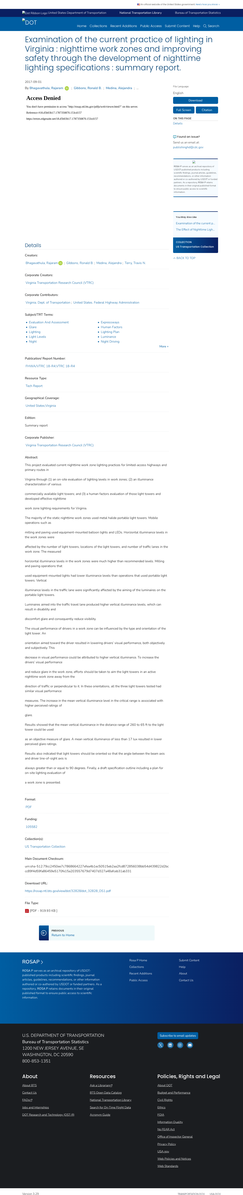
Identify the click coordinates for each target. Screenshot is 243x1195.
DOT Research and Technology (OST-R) (48, 1115)
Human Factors (111, 327)
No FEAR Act (166, 1129)
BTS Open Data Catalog (106, 1093)
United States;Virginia (41, 405)
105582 (31, 827)
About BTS (29, 1085)
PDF (29, 807)
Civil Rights (165, 1100)
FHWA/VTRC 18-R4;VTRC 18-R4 (50, 366)
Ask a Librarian (100, 1085)
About (183, 973)
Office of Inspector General (175, 1137)
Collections (98, 26)
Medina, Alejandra (119, 88)
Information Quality (170, 1122)
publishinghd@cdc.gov (188, 147)
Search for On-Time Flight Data (110, 1107)
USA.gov (163, 1151)
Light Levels (37, 337)
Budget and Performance (173, 1093)
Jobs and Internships (35, 1107)
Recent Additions (123, 26)
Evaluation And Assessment (49, 322)
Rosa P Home (138, 960)
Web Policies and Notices (174, 1159)
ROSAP (30, 961)
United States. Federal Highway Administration (106, 302)
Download (195, 100)
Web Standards (167, 1166)
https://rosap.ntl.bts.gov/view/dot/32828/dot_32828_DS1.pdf (68, 891)
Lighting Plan (110, 332)
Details (178, 123)
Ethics (161, 1107)
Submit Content (177, 26)
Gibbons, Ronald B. (88, 88)
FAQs (26, 1100)
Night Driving (110, 341)
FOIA (160, 1115)
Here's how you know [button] (207, 4)
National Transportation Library (110, 1100)
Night (33, 341)
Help (196, 26)
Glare (32, 327)
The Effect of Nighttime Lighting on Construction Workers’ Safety (195, 229)
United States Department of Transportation (76, 13)
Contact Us (186, 980)
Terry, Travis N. (135, 263)
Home (81, 26)
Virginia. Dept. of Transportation (48, 302)
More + (164, 346)
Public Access (151, 26)
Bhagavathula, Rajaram (46, 88)
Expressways (110, 322)
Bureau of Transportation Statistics (198, 13)
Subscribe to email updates (178, 1036)
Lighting (34, 332)
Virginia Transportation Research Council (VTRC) (60, 283)
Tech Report (34, 386)
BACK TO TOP (185, 258)
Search (213, 26)
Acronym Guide (100, 1115)
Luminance (108, 337)
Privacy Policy (166, 1144)
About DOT (164, 1085)
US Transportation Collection (45, 846)
